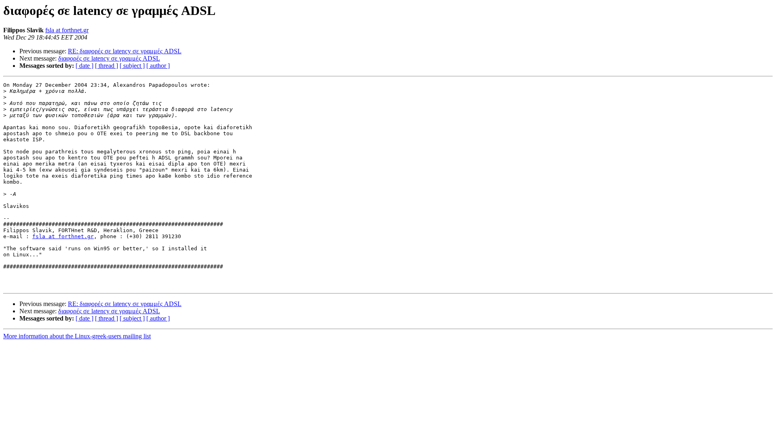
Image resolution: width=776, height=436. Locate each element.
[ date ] (84, 65)
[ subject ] (132, 65)
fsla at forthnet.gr (67, 30)
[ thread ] (106, 65)
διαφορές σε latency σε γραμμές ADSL (109, 58)
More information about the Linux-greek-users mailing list (77, 336)
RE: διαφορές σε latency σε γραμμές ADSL (124, 51)
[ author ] (158, 65)
